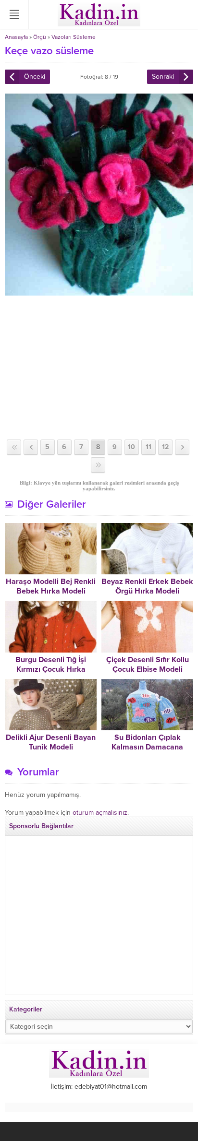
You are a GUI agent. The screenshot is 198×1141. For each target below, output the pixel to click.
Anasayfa (16, 37)
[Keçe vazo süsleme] (99, 291)
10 (131, 447)
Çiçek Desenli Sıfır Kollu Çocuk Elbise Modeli (147, 664)
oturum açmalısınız (100, 812)
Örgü (39, 37)
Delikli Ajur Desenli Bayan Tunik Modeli (51, 742)
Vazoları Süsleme (73, 37)
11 (148, 447)
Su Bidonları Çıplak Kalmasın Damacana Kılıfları (147, 747)
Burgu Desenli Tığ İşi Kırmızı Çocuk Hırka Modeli (50, 669)
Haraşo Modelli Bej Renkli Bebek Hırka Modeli (51, 586)
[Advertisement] (99, 367)
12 (165, 447)
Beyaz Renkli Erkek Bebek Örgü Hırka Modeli (147, 586)
